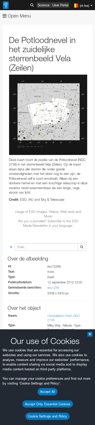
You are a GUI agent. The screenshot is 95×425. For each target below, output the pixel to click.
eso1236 (53, 288)
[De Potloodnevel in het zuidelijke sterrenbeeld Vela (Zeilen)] (48, 115)
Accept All (47, 392)
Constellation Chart (59, 316)
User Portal (60, 5)
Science (43, 5)
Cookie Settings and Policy (47, 416)
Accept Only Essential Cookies (47, 404)
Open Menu (19, 15)
